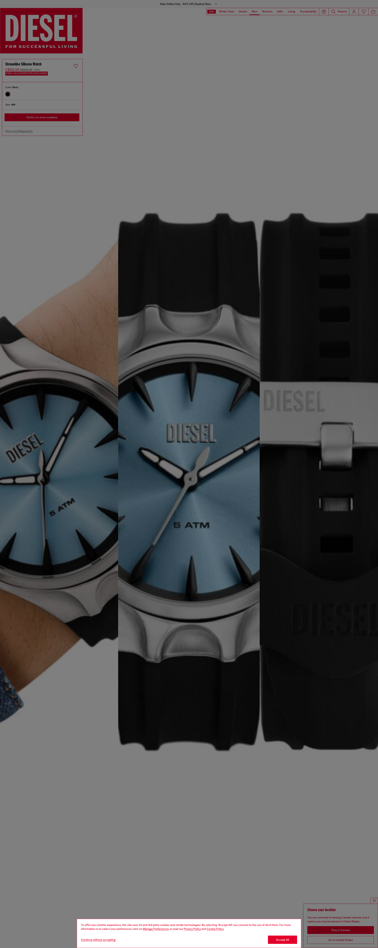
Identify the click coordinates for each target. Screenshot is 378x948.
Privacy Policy (192, 928)
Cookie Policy (215, 928)
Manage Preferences (156, 928)
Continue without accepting (98, 939)
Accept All (282, 939)
